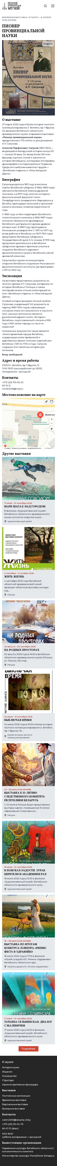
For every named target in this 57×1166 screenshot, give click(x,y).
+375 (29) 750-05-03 (12, 382)
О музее (8, 1062)
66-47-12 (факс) (10, 1128)
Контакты (9, 1114)
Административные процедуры (20, 1084)
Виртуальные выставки (15, 1104)
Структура (8, 1080)
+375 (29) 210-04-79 (12, 1124)
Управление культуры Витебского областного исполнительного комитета (28, 1150)
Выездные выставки (13, 1108)
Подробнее (28, 1048)
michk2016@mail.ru (12, 389)
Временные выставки (14, 1100)
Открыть (48, 44)
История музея (10, 1067)
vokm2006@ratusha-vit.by (16, 1120)
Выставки (9, 1090)
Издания (7, 1071)
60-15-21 (6, 385)
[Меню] (53, 6)
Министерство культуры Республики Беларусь (28, 1155)
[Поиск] (45, 6)
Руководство (9, 1076)
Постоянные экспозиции (16, 1096)
